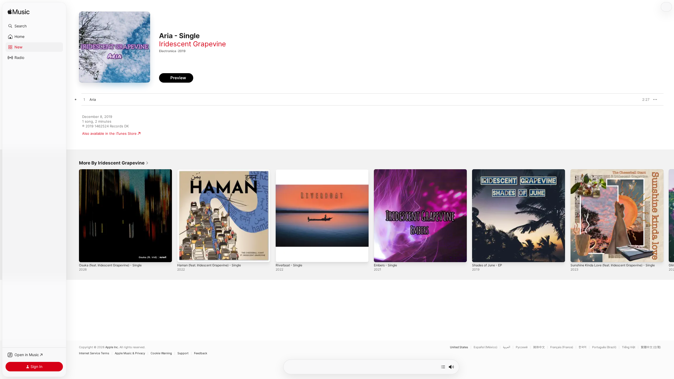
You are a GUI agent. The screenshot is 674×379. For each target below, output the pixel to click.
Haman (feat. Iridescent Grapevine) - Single (213, 171)
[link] (114, 163)
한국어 (583, 347)
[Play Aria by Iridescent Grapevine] (84, 99)
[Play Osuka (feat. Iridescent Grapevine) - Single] (86, 256)
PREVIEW (644, 99)
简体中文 (539, 347)
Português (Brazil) (604, 347)
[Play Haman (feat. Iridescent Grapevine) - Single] (184, 256)
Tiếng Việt (628, 347)
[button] (34, 26)
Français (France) (561, 347)
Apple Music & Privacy (130, 353)
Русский (522, 347)
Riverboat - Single (290, 171)
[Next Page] (668, 216)
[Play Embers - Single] (380, 256)
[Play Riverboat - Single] (282, 256)
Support (183, 353)
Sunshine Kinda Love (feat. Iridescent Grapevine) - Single (612, 173)
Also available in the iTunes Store (109, 133)
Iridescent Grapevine (192, 44)
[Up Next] (443, 367)
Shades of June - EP (489, 171)
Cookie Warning (161, 353)
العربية (506, 347)
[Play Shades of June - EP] (479, 256)
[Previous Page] (73, 216)
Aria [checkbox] (93, 99)
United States (459, 347)
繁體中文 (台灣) (651, 347)
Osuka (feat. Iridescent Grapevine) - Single (114, 171)
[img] (18, 12)
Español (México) (485, 347)
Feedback (200, 353)
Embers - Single (387, 171)
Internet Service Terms (94, 353)
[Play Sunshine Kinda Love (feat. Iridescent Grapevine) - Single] (577, 256)
